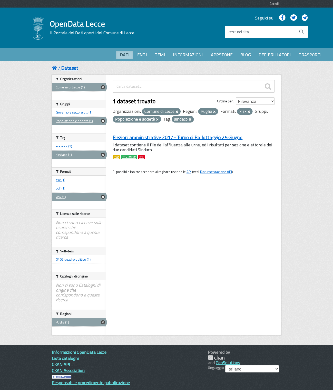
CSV (116, 157)
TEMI (160, 54)
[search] (268, 86)
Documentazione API (216, 171)
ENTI (142, 54)
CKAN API (61, 364)
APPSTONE (222, 54)
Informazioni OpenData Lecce (79, 352)
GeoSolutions (228, 362)
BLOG (245, 54)
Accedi (274, 3)
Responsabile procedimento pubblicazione (91, 382)
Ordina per (225, 101)
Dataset (69, 68)
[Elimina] (177, 112)
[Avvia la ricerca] (301, 32)
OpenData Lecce (92, 27)
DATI (124, 54)
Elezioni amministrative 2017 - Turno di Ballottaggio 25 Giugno (178, 137)
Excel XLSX (129, 157)
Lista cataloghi (65, 358)
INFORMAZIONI (188, 54)
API (188, 171)
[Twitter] (293, 18)
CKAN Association (68, 370)
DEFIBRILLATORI (275, 54)
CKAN (216, 357)
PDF (141, 157)
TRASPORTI (310, 54)
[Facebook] (282, 18)
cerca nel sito (238, 31)
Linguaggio (215, 367)
